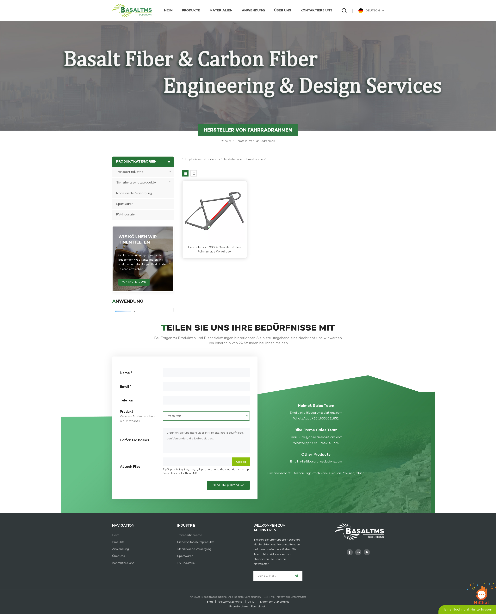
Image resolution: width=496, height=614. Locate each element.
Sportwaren (124, 204)
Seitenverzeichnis (230, 602)
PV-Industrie (125, 215)
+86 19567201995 (325, 443)
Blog (210, 602)
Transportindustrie (129, 172)
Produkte (191, 11)
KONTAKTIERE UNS (133, 282)
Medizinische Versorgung (134, 193)
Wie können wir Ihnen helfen (137, 239)
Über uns (282, 11)
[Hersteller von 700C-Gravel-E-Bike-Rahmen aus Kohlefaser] (214, 212)
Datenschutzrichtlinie (274, 602)
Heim (115, 535)
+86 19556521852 (325, 419)
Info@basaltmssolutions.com (321, 413)
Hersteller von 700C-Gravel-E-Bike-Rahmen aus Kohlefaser (214, 249)
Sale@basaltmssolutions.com (320, 437)
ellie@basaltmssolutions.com (321, 462)
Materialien (221, 11)
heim (168, 11)
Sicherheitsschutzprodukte (136, 183)
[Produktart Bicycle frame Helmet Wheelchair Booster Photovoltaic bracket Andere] (206, 416)
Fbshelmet (258, 607)
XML (251, 602)
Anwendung (253, 11)
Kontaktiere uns (316, 11)
